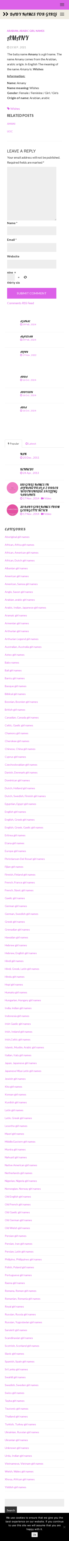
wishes (15, 108)
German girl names (16, 906)
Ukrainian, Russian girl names (22, 1432)
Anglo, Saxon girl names (19, 591)
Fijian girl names (14, 866)
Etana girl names (14, 843)
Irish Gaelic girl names (18, 1023)
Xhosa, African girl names (20, 1479)
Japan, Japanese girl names (21, 1063)
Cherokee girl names (17, 741)
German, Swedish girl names (21, 913)
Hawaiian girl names (16, 937)
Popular (14, 443)
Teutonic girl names (16, 1408)
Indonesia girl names (17, 1016)
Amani (11, 123)
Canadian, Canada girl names (22, 717)
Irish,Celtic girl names (17, 1039)
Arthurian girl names (17, 631)
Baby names (12, 662)
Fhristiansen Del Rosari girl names (25, 858)
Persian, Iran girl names (18, 1243)
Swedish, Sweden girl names (22, 1385)
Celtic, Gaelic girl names (19, 725)
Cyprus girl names (15, 756)
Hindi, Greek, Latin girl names (22, 968)
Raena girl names (15, 1283)
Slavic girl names (14, 1353)
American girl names (17, 576)
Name (12, 223)
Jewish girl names (15, 1078)
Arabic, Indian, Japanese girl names (25, 607)
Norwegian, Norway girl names (23, 1188)
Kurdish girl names (16, 1102)
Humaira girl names (16, 992)
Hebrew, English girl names (21, 953)
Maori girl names (14, 1133)
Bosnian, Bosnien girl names (21, 701)
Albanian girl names (16, 568)
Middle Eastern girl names (20, 1141)
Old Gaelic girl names (17, 1212)
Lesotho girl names (16, 1125)
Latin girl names (14, 1110)
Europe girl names (15, 851)
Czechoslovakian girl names (21, 764)
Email (12, 239)
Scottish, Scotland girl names (22, 1345)
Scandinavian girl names (19, 1337)
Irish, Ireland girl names (18, 1031)
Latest (32, 443)
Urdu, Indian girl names (18, 1455)
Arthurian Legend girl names (22, 639)
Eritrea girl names (15, 835)
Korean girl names (15, 1094)
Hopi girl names (14, 984)
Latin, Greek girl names (18, 1118)
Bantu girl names (15, 678)
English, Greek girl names (20, 819)
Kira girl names (13, 1086)
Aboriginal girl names (17, 536)
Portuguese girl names (18, 1275)
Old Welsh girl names (17, 1228)
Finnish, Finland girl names (20, 874)
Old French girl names (18, 1204)
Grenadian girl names (17, 929)
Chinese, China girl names (20, 748)
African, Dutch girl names (20, 560)
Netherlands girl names (18, 1173)
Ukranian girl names (16, 1440)
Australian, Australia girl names (23, 646)
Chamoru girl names (16, 733)
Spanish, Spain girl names (19, 1361)
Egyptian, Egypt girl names (20, 803)
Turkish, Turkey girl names (20, 1424)
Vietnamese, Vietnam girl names (24, 1463)
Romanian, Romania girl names (22, 1298)
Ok (34, 1534)
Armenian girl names (17, 623)
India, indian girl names (18, 1008)
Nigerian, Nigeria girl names (21, 1180)
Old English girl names (18, 1196)
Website (13, 256)
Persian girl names (15, 1235)
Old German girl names (18, 1220)
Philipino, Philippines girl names (23, 1259)
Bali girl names (13, 670)
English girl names (15, 811)
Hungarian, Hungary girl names (23, 1000)
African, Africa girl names (19, 544)
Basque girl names (15, 686)
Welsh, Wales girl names (19, 1471)
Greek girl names (15, 921)
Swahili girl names (15, 1377)
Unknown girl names (17, 1447)
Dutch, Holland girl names (20, 788)
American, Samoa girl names (21, 584)
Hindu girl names (15, 976)
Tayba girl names (15, 1400)
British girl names (15, 709)
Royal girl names (14, 1306)
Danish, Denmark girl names (21, 772)
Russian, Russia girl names (20, 1314)
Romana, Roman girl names (20, 1290)
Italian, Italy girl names (18, 1055)
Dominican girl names (17, 780)
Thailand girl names (16, 1416)
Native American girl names (21, 1165)
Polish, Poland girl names (19, 1267)
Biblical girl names (15, 694)
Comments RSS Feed (20, 303)
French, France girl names (20, 882)
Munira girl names (15, 1149)
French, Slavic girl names (19, 890)
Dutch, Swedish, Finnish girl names (25, 796)
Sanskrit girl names (16, 1330)
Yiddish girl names (15, 1487)
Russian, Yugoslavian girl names (23, 1322)
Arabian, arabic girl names (25, 30)
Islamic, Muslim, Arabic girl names (24, 1047)
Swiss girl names (14, 1392)
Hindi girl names (14, 961)
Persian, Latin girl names (19, 1251)
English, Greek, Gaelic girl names (24, 827)
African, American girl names (22, 552)
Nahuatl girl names (16, 1157)
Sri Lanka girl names (16, 1369)
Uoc (10, 131)
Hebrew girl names (16, 945)
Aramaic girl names (16, 615)
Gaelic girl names (15, 898)
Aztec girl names (15, 654)
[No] (64, 1527)
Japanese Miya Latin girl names (23, 1070)
